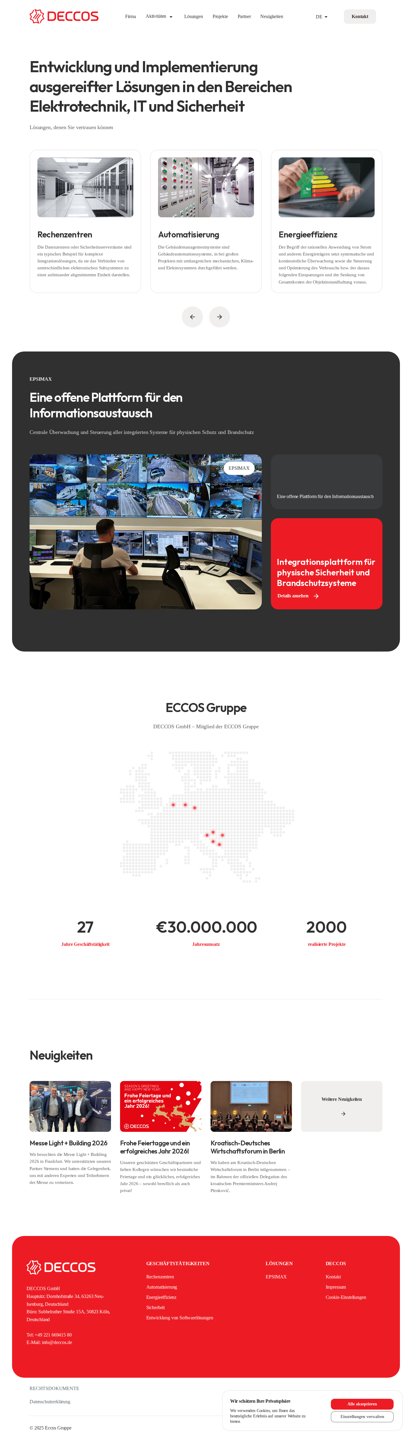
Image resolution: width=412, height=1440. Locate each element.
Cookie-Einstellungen (346, 1297)
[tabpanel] (85, 224)
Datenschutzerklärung (50, 1401)
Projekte (220, 16)
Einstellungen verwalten (362, 1416)
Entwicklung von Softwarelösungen (179, 1317)
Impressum (336, 1287)
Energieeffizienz (161, 1297)
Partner (244, 16)
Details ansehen (298, 596)
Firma (130, 16)
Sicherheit (155, 1307)
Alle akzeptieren (362, 1404)
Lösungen (193, 16)
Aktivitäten (160, 16)
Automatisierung (161, 1287)
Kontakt (333, 1276)
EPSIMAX (276, 1276)
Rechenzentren (160, 1276)
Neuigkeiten (271, 16)
